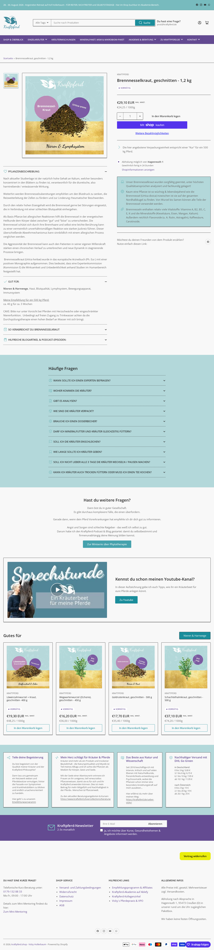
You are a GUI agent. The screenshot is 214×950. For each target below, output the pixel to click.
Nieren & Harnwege (195, 635)
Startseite (8, 58)
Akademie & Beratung (141, 39)
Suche (146, 22)
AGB (61, 905)
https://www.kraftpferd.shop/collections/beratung (86, 798)
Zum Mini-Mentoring (15, 911)
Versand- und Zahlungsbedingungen (80, 887)
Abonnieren (155, 823)
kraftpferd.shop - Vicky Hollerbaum (28, 944)
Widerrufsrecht (68, 892)
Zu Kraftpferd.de (170, 39)
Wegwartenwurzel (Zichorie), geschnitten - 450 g (75, 699)
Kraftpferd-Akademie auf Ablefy (130, 892)
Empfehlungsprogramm (24, 801)
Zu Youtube (126, 599)
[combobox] (103, 22)
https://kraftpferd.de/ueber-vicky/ (140, 801)
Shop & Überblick (13, 39)
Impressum (65, 900)
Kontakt (192, 39)
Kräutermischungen (63, 39)
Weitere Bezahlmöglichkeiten (152, 133)
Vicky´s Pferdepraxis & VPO (127, 900)
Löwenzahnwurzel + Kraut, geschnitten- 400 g (21, 699)
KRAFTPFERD (123, 74)
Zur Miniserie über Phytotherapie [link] (107, 544)
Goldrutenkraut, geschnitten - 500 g (132, 697)
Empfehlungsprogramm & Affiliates (132, 887)
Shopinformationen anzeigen (138, 169)
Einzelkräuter (36, 39)
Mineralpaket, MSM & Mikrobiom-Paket (102, 39)
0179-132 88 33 (12, 891)
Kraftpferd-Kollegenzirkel (126, 896)
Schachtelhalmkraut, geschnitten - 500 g (184, 699)
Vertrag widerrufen (195, 856)
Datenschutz (66, 896)
